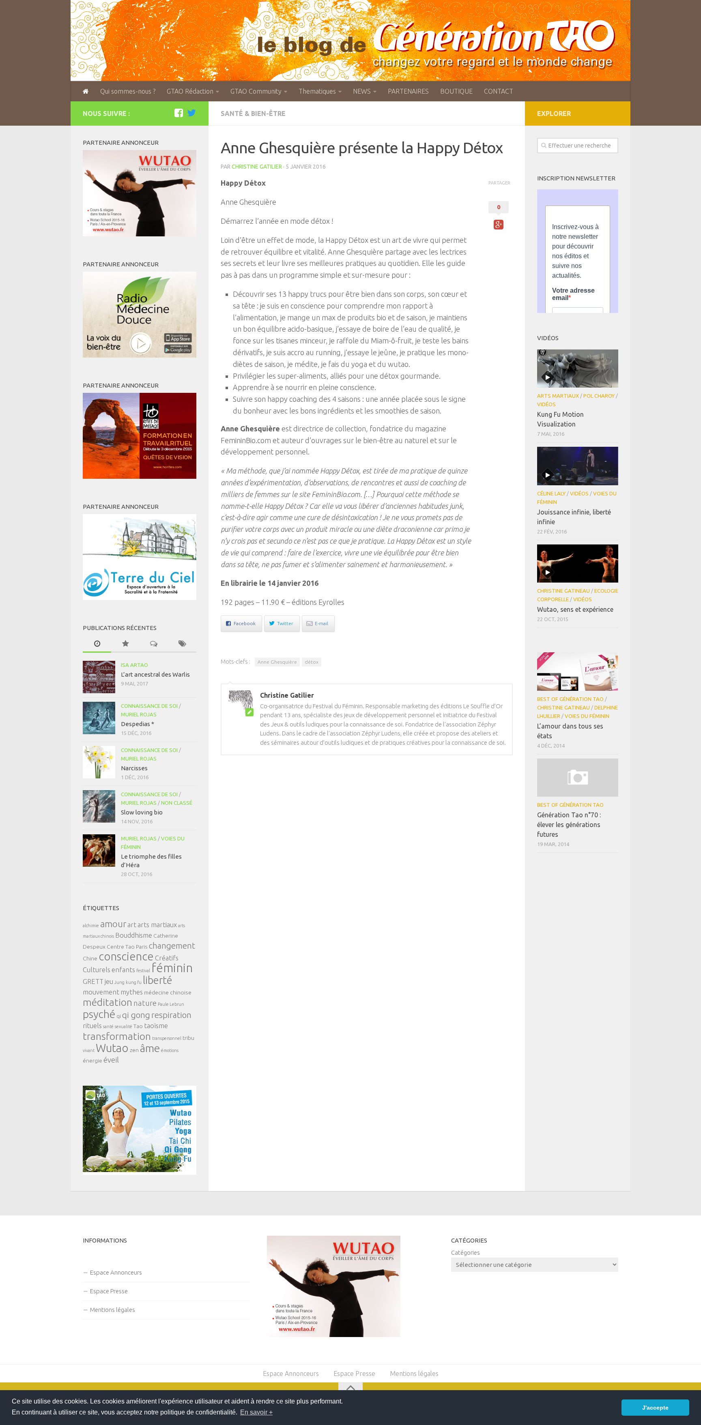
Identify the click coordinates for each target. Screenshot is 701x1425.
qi (118, 1016)
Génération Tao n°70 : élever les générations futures (569, 824)
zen (134, 1050)
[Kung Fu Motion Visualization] (577, 368)
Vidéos (546, 404)
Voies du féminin (587, 716)
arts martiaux (157, 924)
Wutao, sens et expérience (575, 609)
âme (150, 1048)
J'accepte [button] (655, 1407)
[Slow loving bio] (99, 806)
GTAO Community (256, 91)
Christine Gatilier (257, 166)
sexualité (123, 1026)
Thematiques (317, 91)
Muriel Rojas (139, 714)
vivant (89, 1050)
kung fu (134, 982)
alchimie (91, 925)
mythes (131, 992)
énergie (92, 1060)
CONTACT (498, 91)
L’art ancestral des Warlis (155, 674)
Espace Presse (109, 1291)
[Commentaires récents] (154, 644)
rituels (92, 1025)
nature (145, 1003)
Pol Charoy (599, 396)
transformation (117, 1036)
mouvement (101, 992)
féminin (172, 968)
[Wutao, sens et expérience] (577, 563)
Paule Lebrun (171, 1004)
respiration (171, 1015)
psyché (99, 1014)
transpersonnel (166, 1038)
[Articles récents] (97, 644)
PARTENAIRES (408, 91)
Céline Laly (551, 493)
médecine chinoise (167, 992)
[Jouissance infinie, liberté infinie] (577, 466)
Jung (119, 982)
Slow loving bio (142, 812)
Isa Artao (134, 665)
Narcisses (134, 768)
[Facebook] (178, 113)
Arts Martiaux (558, 396)
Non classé (176, 803)
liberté (157, 980)
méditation (107, 1002)
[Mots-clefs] (182, 644)
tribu (188, 1038)
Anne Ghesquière (277, 661)
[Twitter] (191, 113)
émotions (169, 1050)
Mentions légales (112, 1309)
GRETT (93, 981)
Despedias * (137, 723)
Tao (138, 1026)
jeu (109, 981)
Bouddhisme (133, 935)
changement (172, 945)
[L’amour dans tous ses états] (577, 671)
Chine (90, 958)
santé (108, 1026)
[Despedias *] (99, 718)
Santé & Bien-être (253, 113)
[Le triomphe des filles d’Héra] (99, 850)
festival (143, 970)
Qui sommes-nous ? (127, 91)
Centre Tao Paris (127, 946)
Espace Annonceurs (116, 1272)
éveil (111, 1060)
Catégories (465, 1252)
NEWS (362, 91)
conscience (126, 956)
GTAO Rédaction (190, 91)
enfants (123, 969)
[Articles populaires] (125, 644)
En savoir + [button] (256, 1412)
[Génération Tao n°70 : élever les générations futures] (577, 778)
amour (113, 924)
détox (311, 661)
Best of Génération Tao (570, 699)
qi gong (136, 1015)
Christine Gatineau (563, 591)
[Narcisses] (99, 762)
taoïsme (156, 1025)
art (131, 924)
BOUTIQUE (456, 91)
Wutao (112, 1047)
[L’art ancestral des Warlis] (99, 677)
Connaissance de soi (149, 706)
